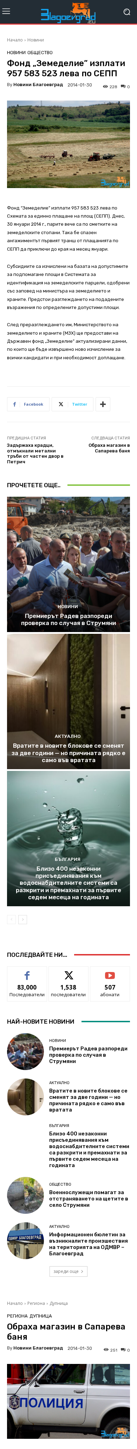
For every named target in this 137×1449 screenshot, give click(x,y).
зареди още (66, 1271)
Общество (40, 52)
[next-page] (22, 919)
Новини (35, 40)
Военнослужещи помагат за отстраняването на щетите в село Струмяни (88, 1198)
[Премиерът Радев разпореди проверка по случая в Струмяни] (68, 564)
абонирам (110, 971)
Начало (15, 40)
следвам (68, 971)
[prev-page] (11, 919)
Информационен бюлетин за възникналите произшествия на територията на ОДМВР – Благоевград (88, 1244)
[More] (103, 404)
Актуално (67, 736)
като (27, 971)
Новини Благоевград (38, 84)
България (67, 859)
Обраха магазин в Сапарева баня (109, 448)
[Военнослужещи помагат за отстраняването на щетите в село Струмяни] (25, 1195)
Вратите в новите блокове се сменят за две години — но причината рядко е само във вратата (68, 753)
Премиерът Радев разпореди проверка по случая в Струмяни (68, 619)
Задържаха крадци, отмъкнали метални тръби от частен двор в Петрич (35, 453)
